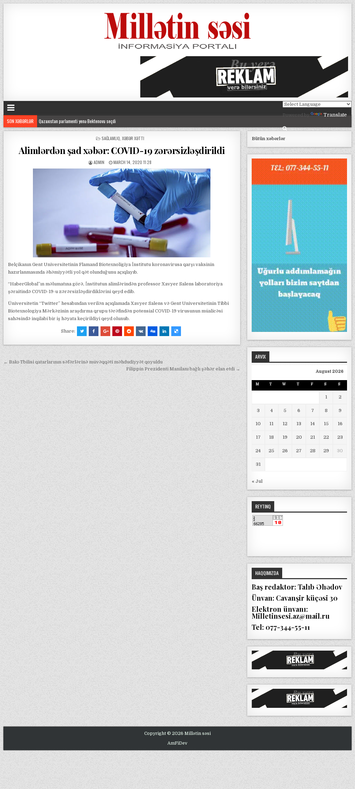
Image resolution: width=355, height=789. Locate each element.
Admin (99, 162)
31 (258, 464)
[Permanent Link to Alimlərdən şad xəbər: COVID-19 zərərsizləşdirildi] (121, 213)
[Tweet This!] (82, 331)
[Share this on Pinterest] (117, 331)
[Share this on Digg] (152, 331)
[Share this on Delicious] (176, 331)
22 (326, 437)
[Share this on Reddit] (129, 331)
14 (312, 423)
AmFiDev (177, 743)
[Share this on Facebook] (93, 331)
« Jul (257, 481)
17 (258, 437)
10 (258, 423)
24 (258, 450)
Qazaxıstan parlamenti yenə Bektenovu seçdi (77, 121)
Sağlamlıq (111, 138)
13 (298, 423)
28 (312, 450)
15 (326, 423)
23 (340, 437)
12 (285, 423)
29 (326, 450)
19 (285, 437)
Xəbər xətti (133, 138)
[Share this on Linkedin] (164, 331)
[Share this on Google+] (105, 331)
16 (340, 423)
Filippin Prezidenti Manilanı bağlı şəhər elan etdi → (183, 368)
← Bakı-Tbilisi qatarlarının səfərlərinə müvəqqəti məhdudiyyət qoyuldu (83, 362)
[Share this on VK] (141, 331)
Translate (335, 115)
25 (271, 450)
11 (271, 423)
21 (312, 437)
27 (299, 450)
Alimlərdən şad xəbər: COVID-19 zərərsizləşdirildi (122, 150)
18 (271, 437)
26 (285, 450)
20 (299, 437)
